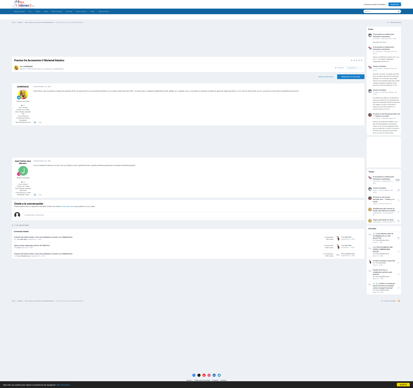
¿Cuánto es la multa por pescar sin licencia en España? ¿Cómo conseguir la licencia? (384, 286)
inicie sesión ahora (68, 206)
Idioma (189, 380)
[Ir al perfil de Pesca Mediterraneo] (338, 255)
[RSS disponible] (399, 300)
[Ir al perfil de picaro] (370, 35)
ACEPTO (403, 384)
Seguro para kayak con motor (383, 220)
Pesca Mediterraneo (23, 256)
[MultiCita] (34, 122)
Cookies (223, 380)
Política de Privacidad (202, 380)
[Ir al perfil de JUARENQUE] (16, 67)
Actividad (69, 11)
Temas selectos (81, 11)
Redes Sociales (57, 11)
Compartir (340, 68)
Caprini (378, 118)
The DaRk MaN (22, 239)
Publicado (388, 38)
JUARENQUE (28, 66)
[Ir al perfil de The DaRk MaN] (338, 238)
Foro (30, 11)
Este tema (390, 11)
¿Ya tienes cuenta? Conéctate (375, 4)
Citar (40, 122)
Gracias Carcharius (379, 66)
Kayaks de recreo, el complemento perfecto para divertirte (382, 272)
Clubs (92, 11)
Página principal (19, 11)
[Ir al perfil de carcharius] (370, 48)
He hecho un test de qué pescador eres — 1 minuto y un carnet (383, 199)
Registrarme (395, 4)
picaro (19, 247)
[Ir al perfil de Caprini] (370, 115)
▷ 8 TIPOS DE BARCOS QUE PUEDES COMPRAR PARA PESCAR (383, 249)
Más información (63, 384)
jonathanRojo (377, 213)
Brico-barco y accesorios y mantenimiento (49, 69)
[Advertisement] (188, 42)
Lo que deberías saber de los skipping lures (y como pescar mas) (383, 236)
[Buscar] (398, 11)
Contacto (215, 380)
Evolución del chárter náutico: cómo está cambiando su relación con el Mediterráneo (43, 237)
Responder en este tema (351, 77)
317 (23, 105)
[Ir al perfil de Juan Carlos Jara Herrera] (23, 171)
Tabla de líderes (103, 11)
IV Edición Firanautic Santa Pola (384, 261)
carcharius (379, 51)
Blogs (46, 11)
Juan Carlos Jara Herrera (23, 162)
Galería (37, 11)
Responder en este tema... (35, 215)
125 (23, 182)
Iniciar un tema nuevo (326, 77)
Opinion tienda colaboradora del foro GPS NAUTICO (32, 245)
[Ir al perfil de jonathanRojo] (370, 209)
